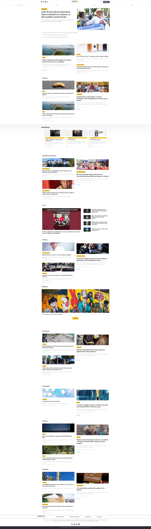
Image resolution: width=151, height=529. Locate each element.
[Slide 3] (71, 315)
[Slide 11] (80, 315)
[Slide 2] (70, 315)
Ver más (75, 318)
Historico (99, 516)
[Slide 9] (78, 315)
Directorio (88, 516)
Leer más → (44, 70)
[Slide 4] (72, 315)
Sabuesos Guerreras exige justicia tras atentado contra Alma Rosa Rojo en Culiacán (57, 171)
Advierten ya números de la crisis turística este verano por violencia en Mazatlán (60, 32)
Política (56, 4)
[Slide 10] (79, 315)
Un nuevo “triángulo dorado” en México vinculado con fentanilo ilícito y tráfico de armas (92, 406)
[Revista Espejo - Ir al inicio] (41, 516)
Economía (94, 4)
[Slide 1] (69, 315)
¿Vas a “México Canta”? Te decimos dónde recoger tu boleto (55, 35)
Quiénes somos (60, 516)
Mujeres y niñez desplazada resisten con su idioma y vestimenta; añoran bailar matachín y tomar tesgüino (92, 441)
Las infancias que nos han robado (51, 401)
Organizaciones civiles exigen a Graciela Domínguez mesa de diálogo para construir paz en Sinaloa (92, 98)
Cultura (132, 4)
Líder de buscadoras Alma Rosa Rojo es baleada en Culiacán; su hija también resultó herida (55, 14)
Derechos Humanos (19, 4)
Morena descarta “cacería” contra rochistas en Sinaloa (56, 255)
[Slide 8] (77, 315)
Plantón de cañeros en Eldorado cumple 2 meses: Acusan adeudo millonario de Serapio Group (57, 368)
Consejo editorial (74, 516)
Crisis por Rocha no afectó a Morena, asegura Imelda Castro (55, 37)
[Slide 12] (81, 315)
